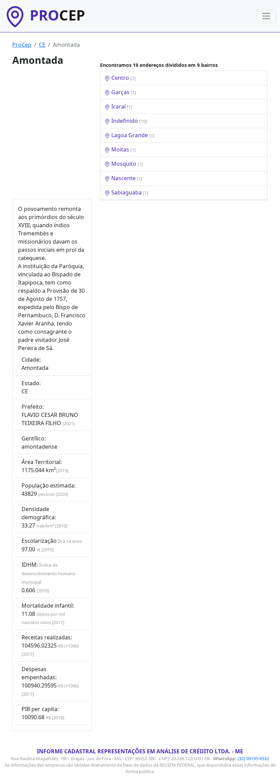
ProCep (21, 44)
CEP (57, 15)
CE (42, 44)
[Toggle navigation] (266, 16)
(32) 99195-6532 (253, 758)
